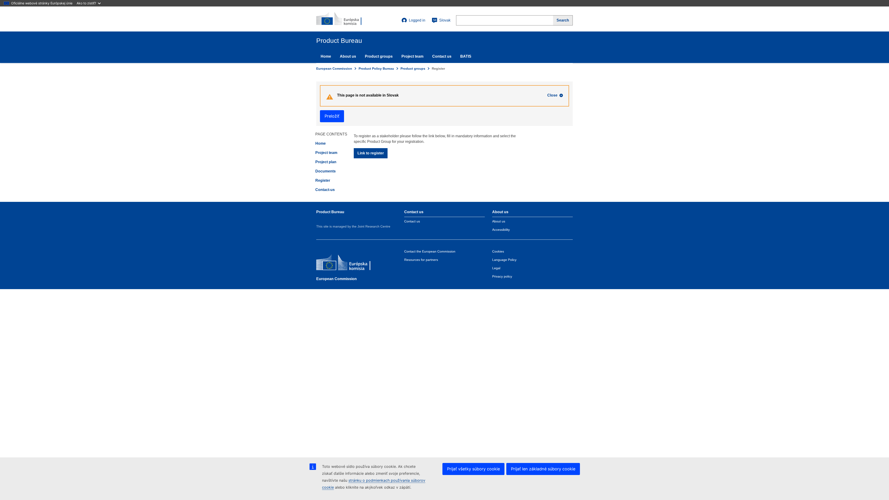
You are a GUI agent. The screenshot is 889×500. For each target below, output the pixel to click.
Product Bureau (330, 212)
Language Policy (504, 260)
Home (326, 56)
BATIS (465, 56)
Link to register (370, 153)
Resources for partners (421, 260)
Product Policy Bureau (376, 68)
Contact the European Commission (429, 251)
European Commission (334, 68)
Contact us (441, 56)
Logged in (417, 20)
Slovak (442, 20)
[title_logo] (344, 19)
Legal (496, 268)
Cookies (498, 251)
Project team (412, 56)
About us (348, 56)
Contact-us (325, 190)
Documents (325, 171)
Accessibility (501, 229)
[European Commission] (349, 263)
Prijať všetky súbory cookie (473, 468)
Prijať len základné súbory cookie (543, 468)
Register (322, 180)
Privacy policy (502, 276)
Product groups (379, 56)
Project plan (325, 162)
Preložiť (332, 116)
